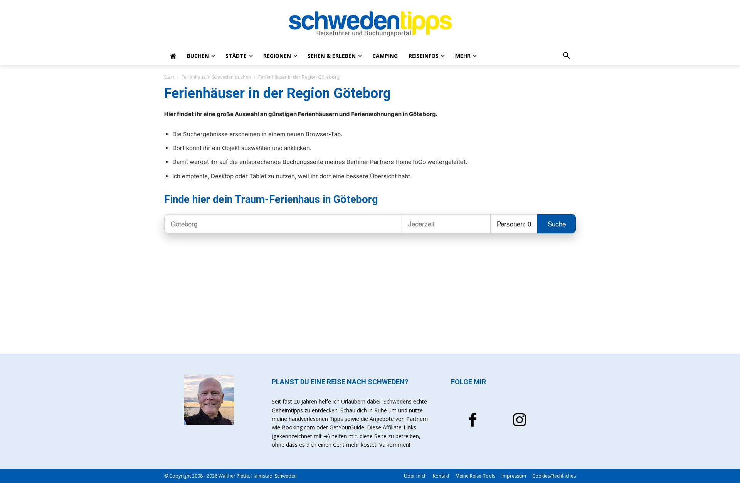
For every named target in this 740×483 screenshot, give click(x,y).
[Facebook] (472, 420)
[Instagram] (519, 420)
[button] (566, 56)
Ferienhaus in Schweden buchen (216, 77)
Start (169, 77)
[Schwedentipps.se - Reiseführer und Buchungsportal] (370, 23)
